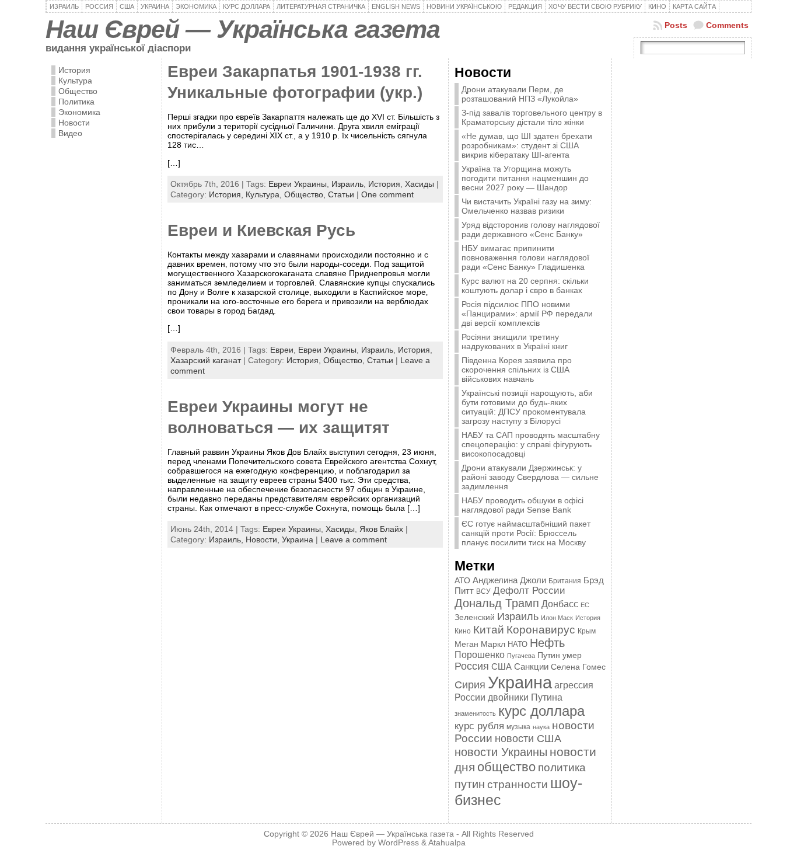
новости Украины (501, 752)
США (501, 666)
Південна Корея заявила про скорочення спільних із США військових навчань (517, 370)
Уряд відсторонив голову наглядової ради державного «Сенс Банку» (531, 229)
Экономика (79, 112)
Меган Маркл (480, 644)
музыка (518, 726)
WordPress (398, 842)
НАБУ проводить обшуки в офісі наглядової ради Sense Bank (522, 505)
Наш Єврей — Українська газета (243, 29)
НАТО (517, 644)
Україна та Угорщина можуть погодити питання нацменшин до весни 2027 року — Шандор (525, 178)
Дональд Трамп (497, 603)
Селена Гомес (578, 666)
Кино (463, 631)
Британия (564, 581)
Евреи (281, 349)
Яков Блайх (381, 529)
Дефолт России (529, 590)
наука (541, 726)
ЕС (585, 604)
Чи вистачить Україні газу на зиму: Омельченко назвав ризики (527, 206)
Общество (77, 91)
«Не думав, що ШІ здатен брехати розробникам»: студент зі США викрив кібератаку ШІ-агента (527, 145)
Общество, (306, 194)
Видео (70, 133)
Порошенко (480, 655)
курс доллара (541, 711)
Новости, (264, 539)
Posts (676, 25)
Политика (76, 101)
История (74, 70)
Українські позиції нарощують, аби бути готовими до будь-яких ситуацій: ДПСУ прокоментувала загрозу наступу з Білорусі (527, 407)
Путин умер (559, 655)
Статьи (341, 194)
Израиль (347, 184)
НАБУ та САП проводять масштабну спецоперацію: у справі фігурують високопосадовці (531, 444)
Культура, (265, 194)
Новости (74, 122)
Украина (297, 539)
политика (562, 767)
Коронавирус (540, 630)
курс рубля (479, 726)
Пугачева (521, 655)
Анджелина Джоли (509, 580)
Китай (488, 629)
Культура (75, 80)
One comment (387, 194)
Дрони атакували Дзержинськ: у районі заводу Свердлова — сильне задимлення (530, 477)
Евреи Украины (297, 184)
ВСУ (483, 591)
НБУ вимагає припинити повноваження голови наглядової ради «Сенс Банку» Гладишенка (525, 257)
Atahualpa (447, 842)
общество (506, 767)
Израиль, (227, 539)
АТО (462, 580)
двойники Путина (525, 697)
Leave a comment (353, 539)
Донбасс (559, 603)
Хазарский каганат (205, 360)
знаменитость (475, 713)
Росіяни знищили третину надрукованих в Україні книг (515, 341)
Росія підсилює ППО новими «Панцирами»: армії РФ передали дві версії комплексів (527, 314)
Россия (472, 666)
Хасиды (419, 184)
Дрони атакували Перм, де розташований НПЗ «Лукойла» (520, 94)
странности (517, 784)
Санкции (531, 666)
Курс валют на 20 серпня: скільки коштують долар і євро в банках (525, 285)
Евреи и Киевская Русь (261, 230)
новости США (528, 738)
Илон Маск (557, 617)
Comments (727, 25)
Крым (587, 631)
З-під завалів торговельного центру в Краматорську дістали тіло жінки (532, 117)
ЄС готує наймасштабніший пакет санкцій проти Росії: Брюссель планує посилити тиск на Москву (526, 533)
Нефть (547, 642)
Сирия (470, 684)
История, (227, 194)
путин (470, 784)
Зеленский (475, 617)
